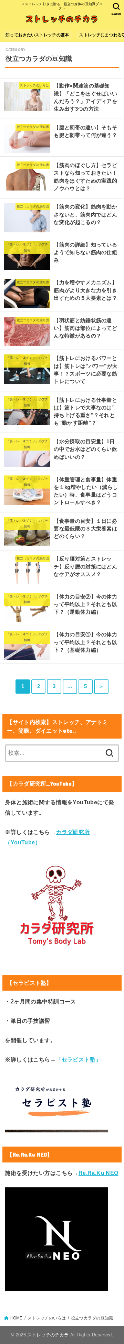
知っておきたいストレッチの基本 (37, 35)
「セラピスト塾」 (78, 1059)
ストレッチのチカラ (48, 1334)
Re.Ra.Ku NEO (98, 1173)
